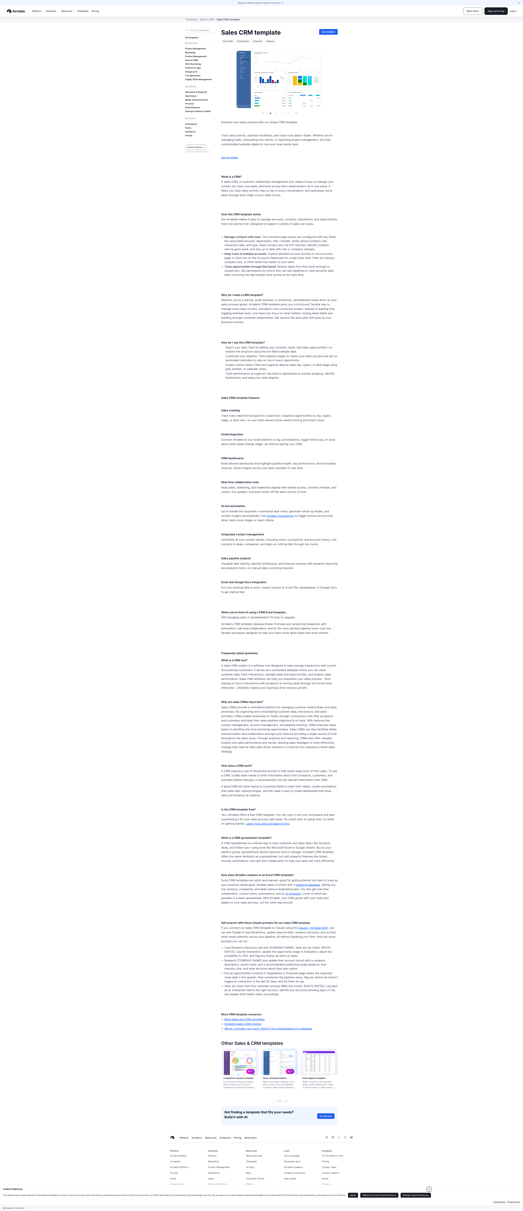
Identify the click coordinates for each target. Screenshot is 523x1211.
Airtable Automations (280, 515)
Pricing (95, 11)
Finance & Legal (193, 68)
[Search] (187, 30)
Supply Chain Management (198, 79)
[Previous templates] (273, 1101)
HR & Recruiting (193, 64)
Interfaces (190, 132)
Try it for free (326, 1116)
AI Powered (191, 124)
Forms (188, 128)
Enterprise (83, 11)
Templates (191, 19)
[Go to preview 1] (270, 113)
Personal (189, 103)
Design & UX (191, 72)
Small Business (192, 107)
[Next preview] (296, 113)
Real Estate (191, 96)
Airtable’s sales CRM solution (243, 1024)
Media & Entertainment (196, 100)
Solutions (51, 11)
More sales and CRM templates (244, 1019)
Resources (66, 11)
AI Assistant (293, 893)
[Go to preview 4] (288, 113)
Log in (513, 11)
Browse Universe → (196, 147)
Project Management (195, 48)
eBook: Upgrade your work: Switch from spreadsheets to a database (268, 1028)
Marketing (190, 52)
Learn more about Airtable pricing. (268, 823)
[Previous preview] (262, 113)
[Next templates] (286, 1101)
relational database (308, 884)
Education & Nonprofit (196, 92)
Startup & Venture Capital (198, 111)
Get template (229, 157)
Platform (36, 11)
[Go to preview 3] (282, 113)
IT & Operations (192, 75)
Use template (328, 32)
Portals (188, 135)
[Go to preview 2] (276, 113)
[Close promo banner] (519, 3)
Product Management (196, 56)
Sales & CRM (207, 19)
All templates (191, 37)
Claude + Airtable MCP (313, 928)
